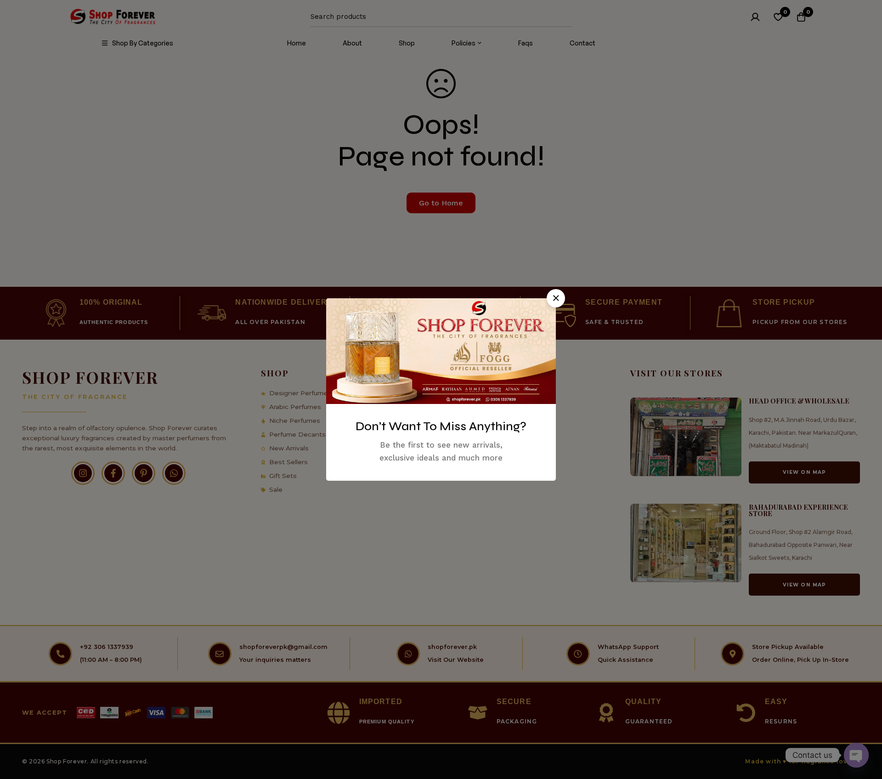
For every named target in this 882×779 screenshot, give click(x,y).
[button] (556, 298)
